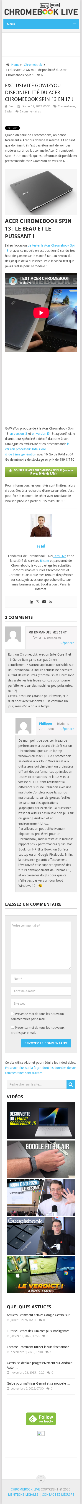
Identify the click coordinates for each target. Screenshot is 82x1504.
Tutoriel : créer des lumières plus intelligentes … (40, 1331)
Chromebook (66, 106)
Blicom (44, 560)
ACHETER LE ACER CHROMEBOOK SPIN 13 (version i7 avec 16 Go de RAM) (43, 471)
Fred (12, 106)
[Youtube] (44, 602)
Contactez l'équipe (58, 1494)
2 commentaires (30, 111)
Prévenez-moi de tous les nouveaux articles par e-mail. (37, 1030)
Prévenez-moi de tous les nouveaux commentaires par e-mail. (37, 1016)
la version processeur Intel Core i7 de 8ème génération (37, 449)
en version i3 (18, 433)
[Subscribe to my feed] (41, 1434)
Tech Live (59, 556)
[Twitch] (51, 602)
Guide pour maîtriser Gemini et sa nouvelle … (38, 1383)
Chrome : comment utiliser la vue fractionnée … (40, 1347)
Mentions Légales (23, 1494)
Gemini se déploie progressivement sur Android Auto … (39, 1365)
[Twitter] (38, 602)
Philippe (45, 724)
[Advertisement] (42, 43)
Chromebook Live (25, 1489)
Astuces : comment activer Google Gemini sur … (40, 1315)
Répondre (67, 643)
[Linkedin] (31, 602)
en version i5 (41, 433)
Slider (9, 111)
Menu (11, 24)
